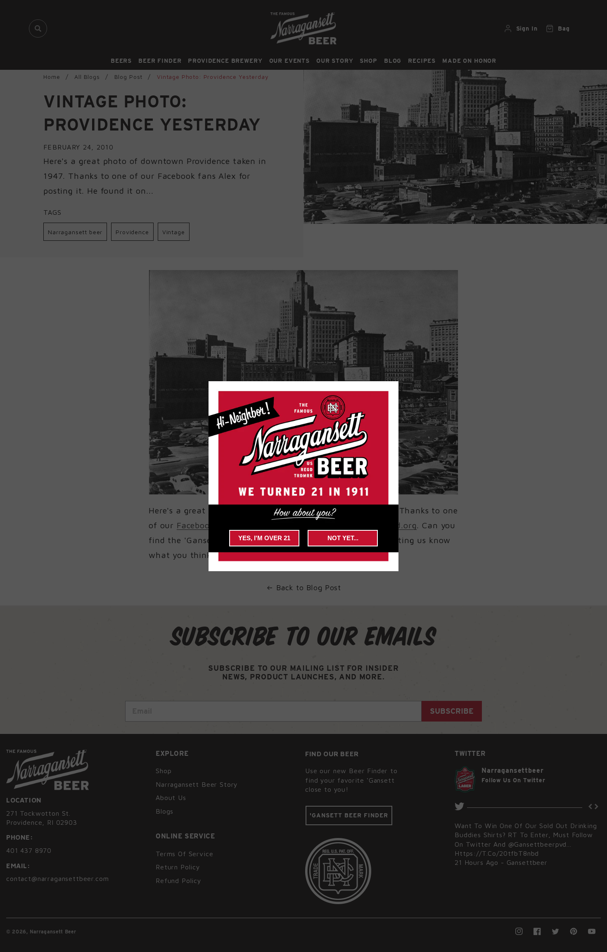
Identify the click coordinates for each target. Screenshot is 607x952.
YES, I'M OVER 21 (264, 537)
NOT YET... (342, 537)
